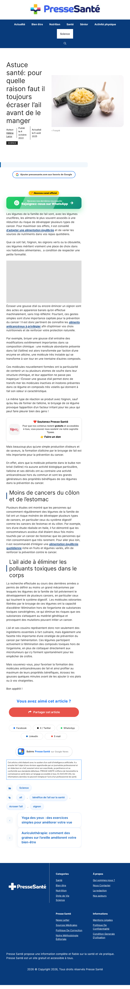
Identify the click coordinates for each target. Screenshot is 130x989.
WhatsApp (69, 728)
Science (65, 33)
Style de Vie (62, 895)
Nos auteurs (100, 895)
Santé (70, 24)
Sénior (84, 24)
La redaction (100, 890)
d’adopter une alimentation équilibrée (30, 230)
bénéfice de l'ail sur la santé (48, 797)
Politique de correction (69, 930)
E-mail (57, 736)
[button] (65, 43)
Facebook (21, 728)
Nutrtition (61, 890)
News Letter (62, 920)
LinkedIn (33, 736)
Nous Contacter (101, 885)
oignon (37, 806)
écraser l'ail (16, 806)
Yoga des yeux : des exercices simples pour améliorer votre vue (47, 820)
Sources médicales (66, 925)
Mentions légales (103, 920)
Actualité (19, 24)
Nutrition (54, 24)
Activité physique (105, 24)
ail (20, 797)
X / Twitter (45, 728)
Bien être (37, 24)
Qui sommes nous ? (104, 880)
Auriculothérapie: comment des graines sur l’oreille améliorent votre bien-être (49, 837)
